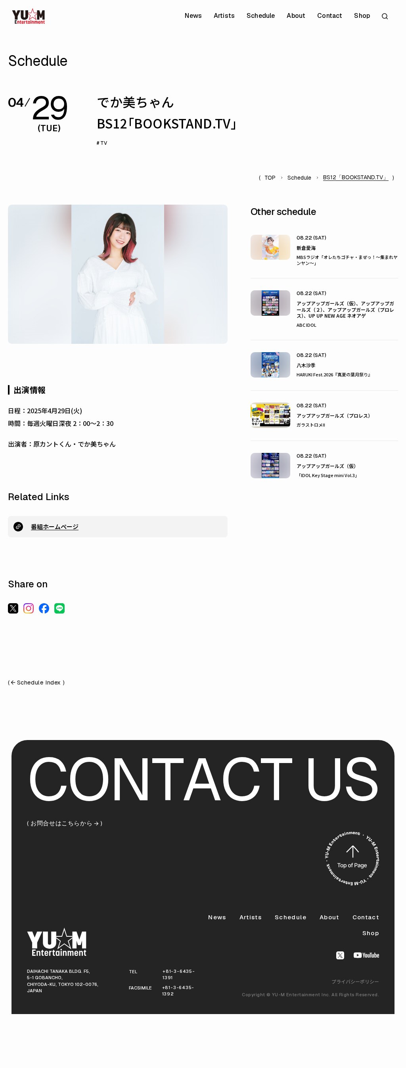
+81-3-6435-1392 (178, 991)
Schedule (261, 16)
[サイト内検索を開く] (386, 16)
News (193, 16)
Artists (224, 16)
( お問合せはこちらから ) (64, 823)
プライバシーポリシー (355, 981)
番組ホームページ (55, 526)
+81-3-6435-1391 (179, 974)
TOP (270, 177)
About (296, 16)
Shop (362, 16)
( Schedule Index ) (36, 682)
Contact (329, 16)
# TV (102, 143)
